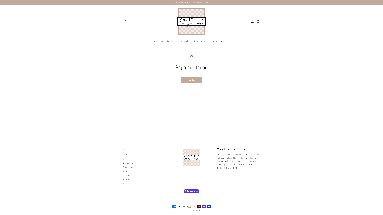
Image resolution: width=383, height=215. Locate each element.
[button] (125, 21)
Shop (124, 159)
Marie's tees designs (194, 211)
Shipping (126, 171)
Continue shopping (191, 80)
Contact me (126, 175)
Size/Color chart (128, 163)
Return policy (127, 183)
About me (126, 179)
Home (125, 154)
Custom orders (128, 167)
